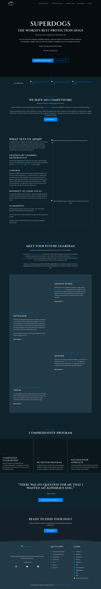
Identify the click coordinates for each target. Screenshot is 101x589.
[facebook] (38, 566)
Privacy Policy (57, 585)
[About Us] (53, 565)
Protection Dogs (43, 3)
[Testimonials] (54, 560)
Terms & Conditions (66, 585)
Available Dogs (70, 3)
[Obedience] (77, 554)
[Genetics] (77, 560)
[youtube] (27, 566)
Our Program (80, 3)
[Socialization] (78, 557)
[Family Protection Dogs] (56, 554)
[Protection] (77, 552)
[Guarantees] (77, 562)
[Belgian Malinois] (78, 570)
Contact (90, 3)
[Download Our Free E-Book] (81, 578)
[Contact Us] (54, 568)
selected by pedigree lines (35, 254)
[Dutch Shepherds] (79, 568)
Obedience (22, 164)
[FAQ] (76, 573)
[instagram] (16, 566)
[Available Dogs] (54, 557)
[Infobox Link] (16, 462)
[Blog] (76, 576)
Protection (16, 164)
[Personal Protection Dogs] (57, 552)
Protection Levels (57, 3)
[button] (49, 3)
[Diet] (76, 565)
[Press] (52, 562)
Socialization (29, 164)
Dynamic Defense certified (71, 361)
